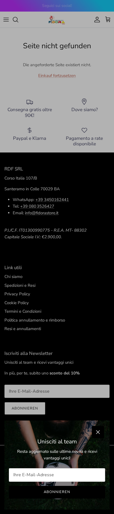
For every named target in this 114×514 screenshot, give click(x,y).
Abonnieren (57, 491)
